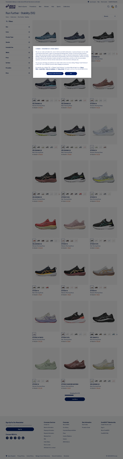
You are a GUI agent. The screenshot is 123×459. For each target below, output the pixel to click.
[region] (62, 62)
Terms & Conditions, (50, 69)
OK (71, 73)
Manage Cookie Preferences (55, 73)
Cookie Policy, (42, 69)
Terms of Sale (61, 69)
